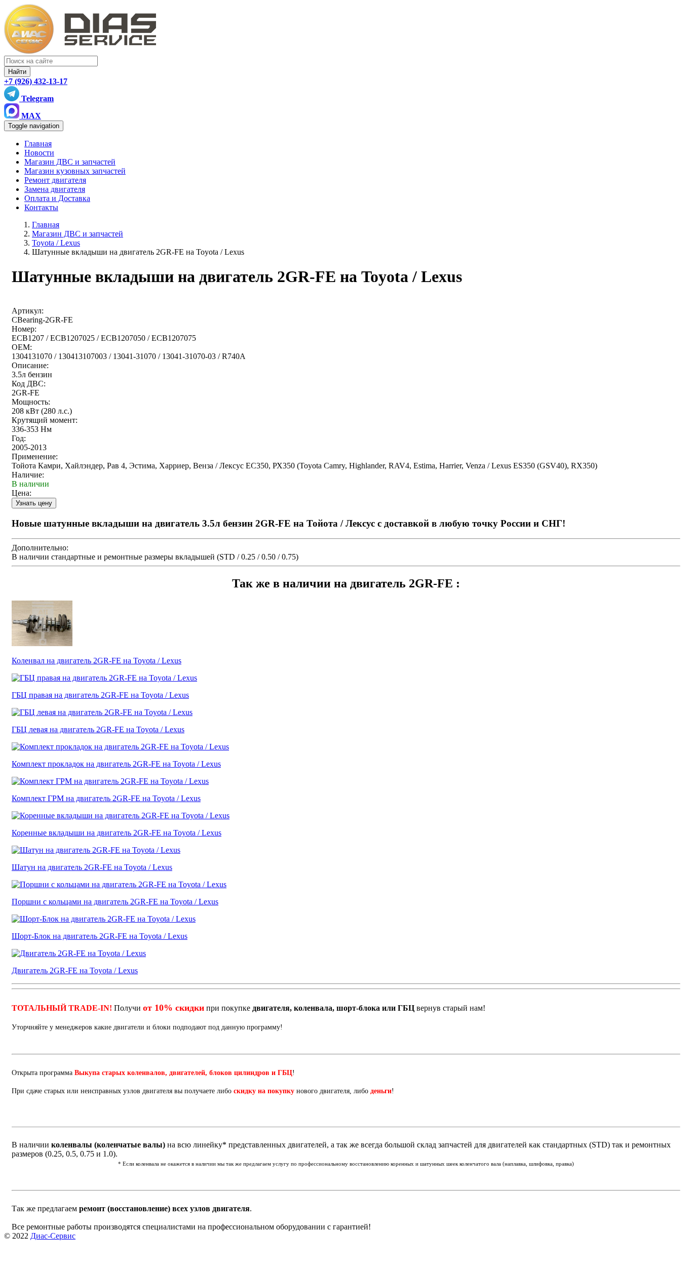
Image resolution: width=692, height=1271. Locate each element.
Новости (39, 152)
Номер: (24, 329)
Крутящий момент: (45, 420)
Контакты (41, 207)
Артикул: (28, 310)
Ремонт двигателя (55, 180)
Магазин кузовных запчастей (75, 171)
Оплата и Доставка (57, 198)
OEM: (22, 347)
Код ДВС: (29, 383)
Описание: (30, 365)
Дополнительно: (40, 547)
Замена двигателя (54, 189)
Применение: (35, 456)
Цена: (21, 493)
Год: (19, 438)
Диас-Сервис (52, 1236)
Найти (17, 71)
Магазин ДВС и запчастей (70, 161)
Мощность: (31, 402)
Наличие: (28, 474)
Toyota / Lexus (56, 243)
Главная (38, 143)
